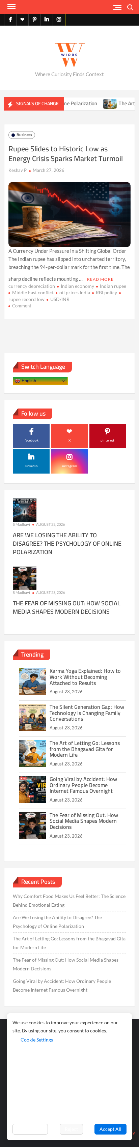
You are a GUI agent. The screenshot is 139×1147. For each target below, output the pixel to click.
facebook (31, 440)
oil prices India (74, 292)
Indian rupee (113, 286)
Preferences (30, 1129)
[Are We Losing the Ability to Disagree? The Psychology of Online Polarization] (24, 509)
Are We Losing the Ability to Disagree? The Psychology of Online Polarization (67, 543)
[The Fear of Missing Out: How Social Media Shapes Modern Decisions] (24, 578)
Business (24, 134)
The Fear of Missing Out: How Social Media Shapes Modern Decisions (66, 607)
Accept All (110, 1129)
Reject (71, 1129)
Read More (100, 279)
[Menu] (11, 6)
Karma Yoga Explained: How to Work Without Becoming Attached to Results (85, 677)
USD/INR (60, 299)
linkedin (31, 466)
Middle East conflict (33, 292)
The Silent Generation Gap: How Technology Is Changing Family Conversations (87, 713)
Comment (21, 305)
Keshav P (17, 170)
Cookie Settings (37, 1040)
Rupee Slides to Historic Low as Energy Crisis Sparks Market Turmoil (65, 153)
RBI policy (106, 292)
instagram (69, 466)
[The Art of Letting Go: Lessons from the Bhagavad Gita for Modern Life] (100, 103)
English (28, 380)
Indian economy (77, 286)
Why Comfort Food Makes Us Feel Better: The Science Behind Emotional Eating (69, 900)
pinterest (107, 440)
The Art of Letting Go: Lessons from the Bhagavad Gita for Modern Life (85, 749)
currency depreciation (31, 286)
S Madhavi (21, 524)
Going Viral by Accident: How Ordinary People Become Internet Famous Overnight (83, 785)
